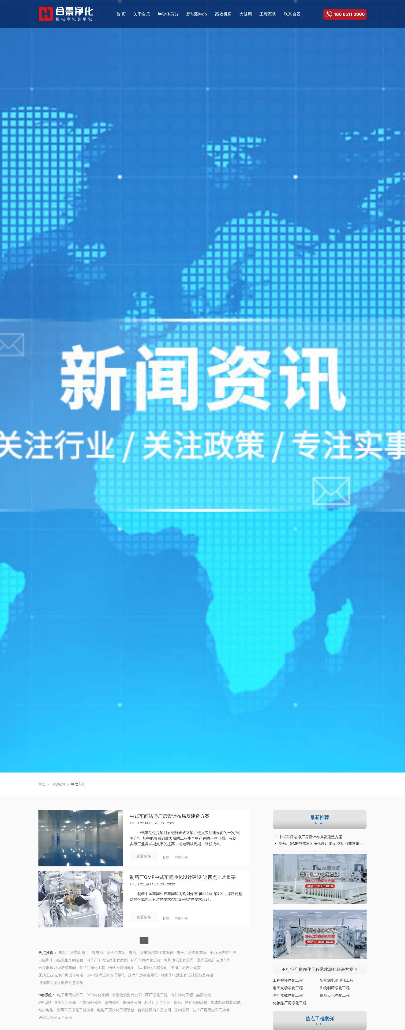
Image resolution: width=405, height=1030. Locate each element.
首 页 (121, 14)
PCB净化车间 (97, 994)
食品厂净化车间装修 (190, 1002)
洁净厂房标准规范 (143, 975)
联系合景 (292, 14)
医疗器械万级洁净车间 (57, 967)
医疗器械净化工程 (288, 995)
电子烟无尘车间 (70, 994)
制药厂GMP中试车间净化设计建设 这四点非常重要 (183, 877)
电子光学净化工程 (288, 987)
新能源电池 (196, 14)
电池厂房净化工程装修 (116, 1009)
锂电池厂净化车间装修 (57, 1002)
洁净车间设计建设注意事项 (60, 982)
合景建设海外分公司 (154, 1009)
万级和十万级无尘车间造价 (60, 960)
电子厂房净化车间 (192, 952)
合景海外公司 (90, 1002)
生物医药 (181, 1009)
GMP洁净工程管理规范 (105, 975)
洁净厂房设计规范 (186, 967)
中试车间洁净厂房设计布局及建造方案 (170, 816)
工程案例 (267, 14)
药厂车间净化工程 (146, 960)
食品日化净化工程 (335, 995)
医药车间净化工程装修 (75, 1009)
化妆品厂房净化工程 (290, 1002)
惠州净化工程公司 (179, 960)
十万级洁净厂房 (223, 952)
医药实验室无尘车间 (55, 1017)
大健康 (245, 14)
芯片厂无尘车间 (157, 1002)
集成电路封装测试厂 (227, 1002)
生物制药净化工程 (335, 987)
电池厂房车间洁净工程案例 (151, 952)
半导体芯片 (168, 14)
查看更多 (143, 856)
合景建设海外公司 (127, 994)
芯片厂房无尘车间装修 (211, 1009)
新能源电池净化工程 (336, 980)
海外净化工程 (182, 994)
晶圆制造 (203, 994)
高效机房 (223, 14)
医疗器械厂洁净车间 (214, 960)
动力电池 (45, 1009)
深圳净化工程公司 (153, 967)
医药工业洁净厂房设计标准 (60, 975)
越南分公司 (132, 1002)
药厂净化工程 (156, 994)
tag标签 (45, 994)
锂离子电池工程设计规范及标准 (187, 975)
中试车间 (181, 857)
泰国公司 (112, 1002)
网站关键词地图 (121, 967)
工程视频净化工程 (288, 980)
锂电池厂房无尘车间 (109, 952)
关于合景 (141, 14)
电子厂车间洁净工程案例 (107, 960)
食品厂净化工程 (92, 967)
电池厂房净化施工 (74, 952)
